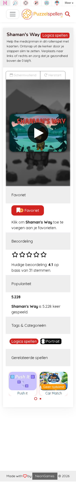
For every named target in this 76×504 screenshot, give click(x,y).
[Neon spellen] (5, 2)
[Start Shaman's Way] (38, 132)
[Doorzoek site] (67, 14)
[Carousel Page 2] (40, 398)
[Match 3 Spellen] (46, 2)
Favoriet (31, 210)
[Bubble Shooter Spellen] (57, 2)
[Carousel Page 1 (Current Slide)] (35, 398)
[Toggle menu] (12, 14)
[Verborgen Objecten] (15, 2)
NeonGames (44, 476)
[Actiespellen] (26, 2)
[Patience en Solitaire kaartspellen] (36, 2)
